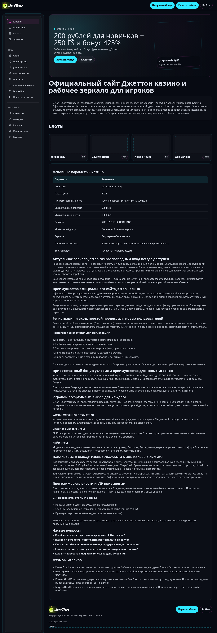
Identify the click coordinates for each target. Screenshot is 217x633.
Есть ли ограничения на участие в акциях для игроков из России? (96, 549)
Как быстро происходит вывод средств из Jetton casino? (90, 535)
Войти (206, 5)
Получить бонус (162, 5)
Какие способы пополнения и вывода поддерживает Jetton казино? (97, 544)
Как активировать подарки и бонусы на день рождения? (91, 553)
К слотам (86, 59)
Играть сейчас (187, 5)
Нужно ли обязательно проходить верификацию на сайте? (92, 539)
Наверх (52, 626)
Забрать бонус (65, 59)
